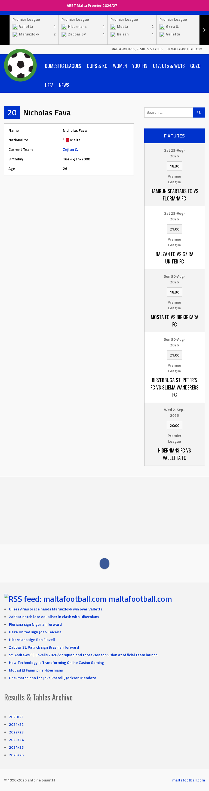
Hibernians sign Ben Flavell (32, 639)
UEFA (49, 85)
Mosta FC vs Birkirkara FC (174, 320)
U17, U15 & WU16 (169, 65)
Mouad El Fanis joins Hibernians (36, 670)
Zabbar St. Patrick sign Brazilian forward (44, 647)
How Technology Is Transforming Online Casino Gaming (56, 662)
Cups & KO (97, 65)
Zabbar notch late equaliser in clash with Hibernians (54, 616)
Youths (139, 65)
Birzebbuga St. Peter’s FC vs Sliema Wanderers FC (174, 387)
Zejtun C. (70, 149)
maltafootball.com (140, 598)
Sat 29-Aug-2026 (174, 153)
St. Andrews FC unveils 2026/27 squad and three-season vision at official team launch (83, 655)
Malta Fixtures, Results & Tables (137, 49)
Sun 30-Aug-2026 (174, 279)
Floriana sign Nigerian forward (35, 624)
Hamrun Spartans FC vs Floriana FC (174, 194)
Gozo (195, 65)
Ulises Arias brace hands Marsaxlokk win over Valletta (56, 609)
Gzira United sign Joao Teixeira (35, 632)
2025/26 (16, 755)
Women (120, 65)
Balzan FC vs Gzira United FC (174, 257)
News (64, 85)
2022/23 (16, 732)
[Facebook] (104, 563)
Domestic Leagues (63, 65)
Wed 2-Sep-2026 (174, 412)
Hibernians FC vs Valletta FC (174, 454)
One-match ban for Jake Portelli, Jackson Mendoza (52, 678)
